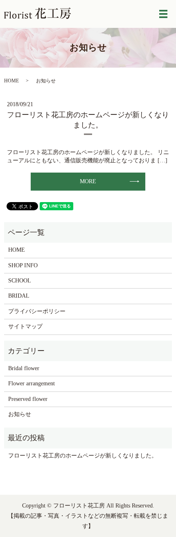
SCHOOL (19, 281)
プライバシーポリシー (36, 311)
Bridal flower (23, 368)
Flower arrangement (31, 383)
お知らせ (19, 414)
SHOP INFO (23, 265)
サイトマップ (25, 326)
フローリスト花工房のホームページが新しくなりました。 (82, 456)
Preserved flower (27, 399)
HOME (11, 81)
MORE (88, 181)
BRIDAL (18, 296)
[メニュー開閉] (163, 14)
